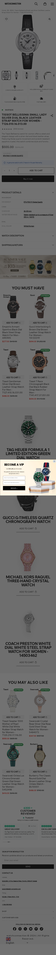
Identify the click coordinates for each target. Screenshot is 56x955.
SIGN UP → (14, 488)
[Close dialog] (54, 461)
